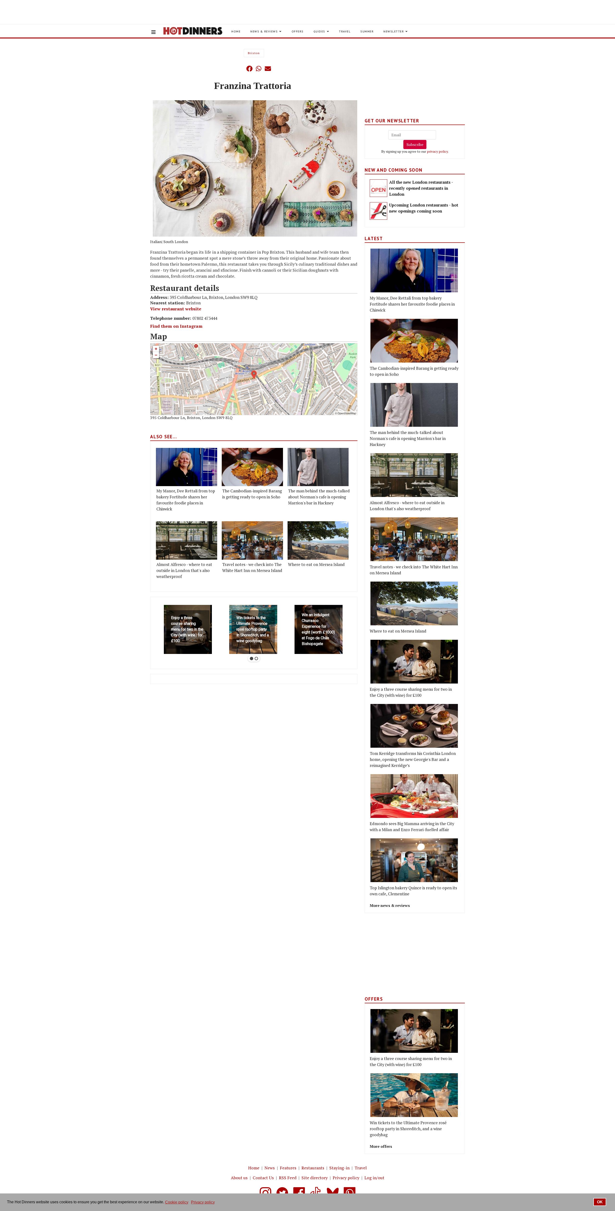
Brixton (254, 53)
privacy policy (437, 151)
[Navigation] (153, 32)
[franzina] (255, 168)
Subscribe (414, 144)
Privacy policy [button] (203, 1202)
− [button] (156, 355)
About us (239, 1177)
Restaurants (312, 1168)
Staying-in (339, 1168)
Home (235, 31)
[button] (240, 68)
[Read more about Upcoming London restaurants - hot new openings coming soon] (378, 211)
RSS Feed (287, 1177)
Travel (345, 31)
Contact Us (263, 1177)
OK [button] (600, 1202)
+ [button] (156, 348)
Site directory (314, 1177)
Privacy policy (346, 1177)
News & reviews (264, 31)
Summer (367, 31)
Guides (319, 31)
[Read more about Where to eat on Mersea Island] (318, 540)
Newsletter (393, 31)
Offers (298, 31)
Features (288, 1168)
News (269, 1168)
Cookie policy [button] (176, 1202)
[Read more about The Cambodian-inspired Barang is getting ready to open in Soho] (252, 467)
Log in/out (374, 1177)
